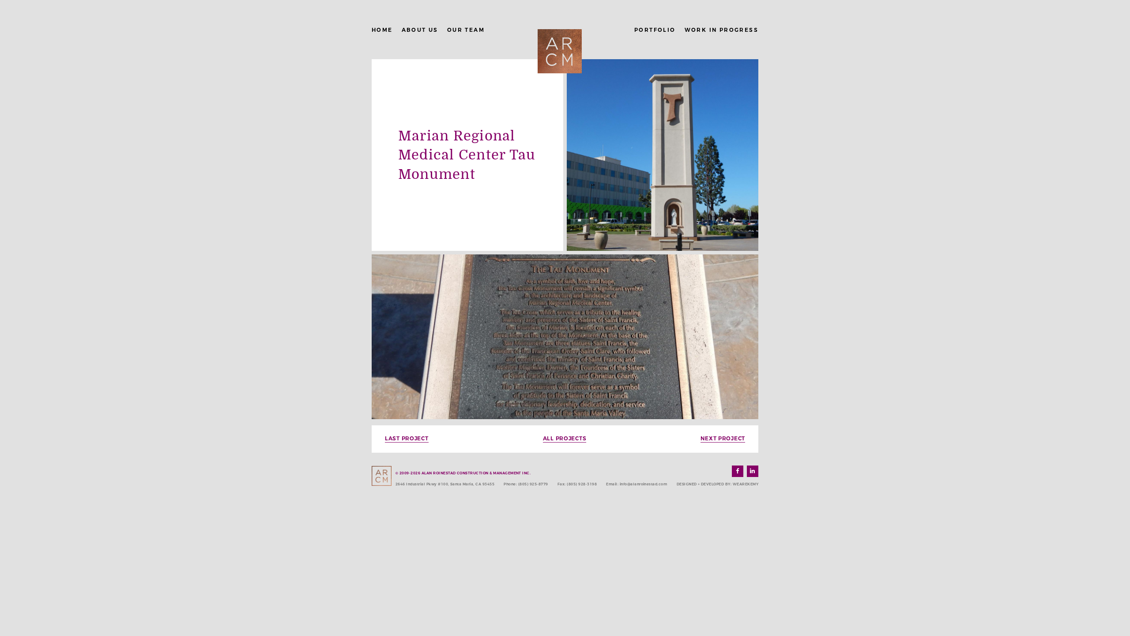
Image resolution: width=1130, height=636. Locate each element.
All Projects (565, 438)
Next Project (723, 438)
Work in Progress (721, 29)
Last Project (407, 438)
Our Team (466, 29)
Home (382, 29)
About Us (420, 29)
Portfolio (655, 29)
